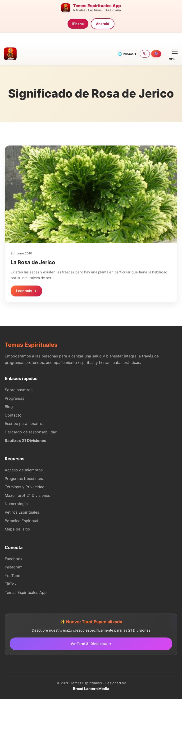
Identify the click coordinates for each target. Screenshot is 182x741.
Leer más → (26, 290)
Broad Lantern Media (91, 688)
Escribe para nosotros (24, 423)
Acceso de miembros (24, 470)
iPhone (78, 24)
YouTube (12, 575)
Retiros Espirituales (22, 512)
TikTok (11, 584)
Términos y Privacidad (25, 486)
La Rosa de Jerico (33, 262)
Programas (14, 398)
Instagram (14, 567)
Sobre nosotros (18, 389)
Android (102, 24)
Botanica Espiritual (21, 520)
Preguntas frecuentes (24, 478)
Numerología (16, 503)
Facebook (14, 558)
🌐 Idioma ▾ (127, 54)
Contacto (13, 415)
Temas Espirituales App (26, 592)
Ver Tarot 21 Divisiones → (91, 644)
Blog (9, 406)
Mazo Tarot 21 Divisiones (27, 495)
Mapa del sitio (17, 529)
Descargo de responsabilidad (31, 432)
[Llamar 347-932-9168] (145, 54)
